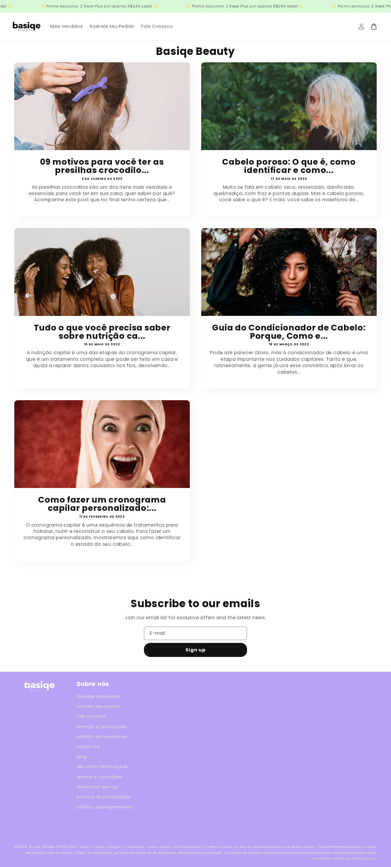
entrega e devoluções (102, 727)
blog (82, 757)
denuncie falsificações (102, 767)
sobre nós (88, 747)
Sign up (195, 650)
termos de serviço (97, 787)
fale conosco (92, 716)
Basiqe (35, 846)
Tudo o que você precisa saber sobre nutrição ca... (102, 332)
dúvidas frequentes (99, 696)
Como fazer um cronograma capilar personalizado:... (102, 504)
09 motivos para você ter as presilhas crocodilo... (102, 166)
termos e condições (100, 777)
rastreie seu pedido (99, 706)
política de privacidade (103, 797)
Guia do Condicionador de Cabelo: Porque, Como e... (289, 332)
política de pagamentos (105, 807)
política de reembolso (102, 737)
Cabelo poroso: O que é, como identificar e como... (289, 166)
